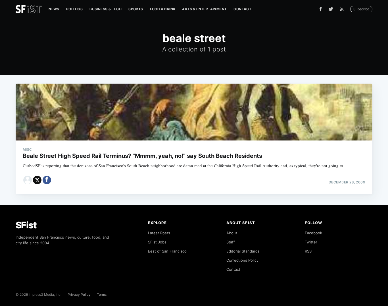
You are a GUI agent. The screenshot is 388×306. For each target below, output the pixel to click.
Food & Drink (163, 9)
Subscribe (361, 9)
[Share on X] (37, 180)
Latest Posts (159, 233)
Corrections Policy (242, 260)
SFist (26, 225)
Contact (242, 9)
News (54, 9)
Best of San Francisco (167, 251)
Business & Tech (105, 9)
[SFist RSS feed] (343, 9)
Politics (74, 9)
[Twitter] (331, 9)
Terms (102, 294)
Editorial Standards (243, 251)
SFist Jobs (157, 242)
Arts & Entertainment (204, 9)
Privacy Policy (79, 294)
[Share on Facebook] (47, 180)
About (231, 233)
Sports (135, 9)
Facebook (313, 233)
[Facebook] (321, 9)
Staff (230, 242)
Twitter (311, 242)
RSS (308, 251)
